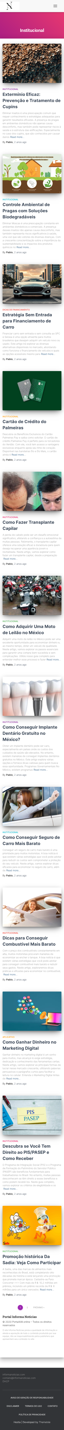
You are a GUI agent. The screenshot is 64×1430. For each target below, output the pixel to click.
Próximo (38, 1307)
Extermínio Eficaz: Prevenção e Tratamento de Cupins (32, 100)
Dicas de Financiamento (16, 309)
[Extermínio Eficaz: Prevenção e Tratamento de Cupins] (32, 63)
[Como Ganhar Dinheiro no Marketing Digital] (32, 1011)
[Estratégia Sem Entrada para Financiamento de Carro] (32, 284)
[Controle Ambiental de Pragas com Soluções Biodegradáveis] (32, 173)
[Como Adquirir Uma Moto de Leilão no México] (32, 595)
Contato (53, 1406)
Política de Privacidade (32, 1414)
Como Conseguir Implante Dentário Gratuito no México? (30, 733)
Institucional (10, 89)
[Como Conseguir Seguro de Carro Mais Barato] (32, 806)
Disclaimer (13, 1406)
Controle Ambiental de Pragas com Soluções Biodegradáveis (26, 210)
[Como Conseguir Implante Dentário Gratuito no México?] (32, 696)
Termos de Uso (33, 1406)
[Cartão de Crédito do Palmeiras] (32, 390)
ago (20, 142)
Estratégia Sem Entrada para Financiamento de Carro (27, 321)
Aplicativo (9, 1037)
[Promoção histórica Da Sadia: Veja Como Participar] (32, 1225)
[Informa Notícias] (11, 6)
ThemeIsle (44, 1422)
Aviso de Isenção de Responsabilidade (32, 1397)
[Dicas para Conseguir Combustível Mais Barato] (32, 907)
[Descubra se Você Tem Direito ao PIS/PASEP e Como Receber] (32, 1115)
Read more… (17, 136)
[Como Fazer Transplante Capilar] (32, 491)
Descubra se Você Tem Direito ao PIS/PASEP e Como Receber (27, 1152)
